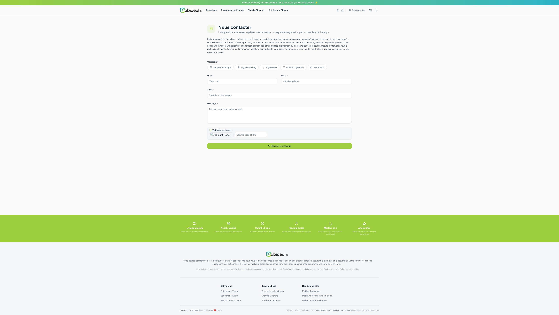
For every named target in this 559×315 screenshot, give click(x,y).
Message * (212, 103)
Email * (284, 75)
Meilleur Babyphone (311, 291)
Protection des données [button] (350, 310)
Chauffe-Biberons (256, 10)
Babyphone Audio (229, 295)
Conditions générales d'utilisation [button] (325, 310)
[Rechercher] (376, 10)
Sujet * (210, 89)
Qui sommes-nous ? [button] (371, 310)
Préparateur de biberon (232, 10)
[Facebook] (337, 10)
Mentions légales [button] (302, 310)
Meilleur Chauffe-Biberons (314, 300)
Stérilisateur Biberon (278, 10)
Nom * (210, 75)
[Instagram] (342, 10)
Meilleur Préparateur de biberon (317, 295)
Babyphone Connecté (231, 300)
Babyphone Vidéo (229, 291)
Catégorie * (212, 62)
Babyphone (211, 10)
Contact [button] (289, 310)
